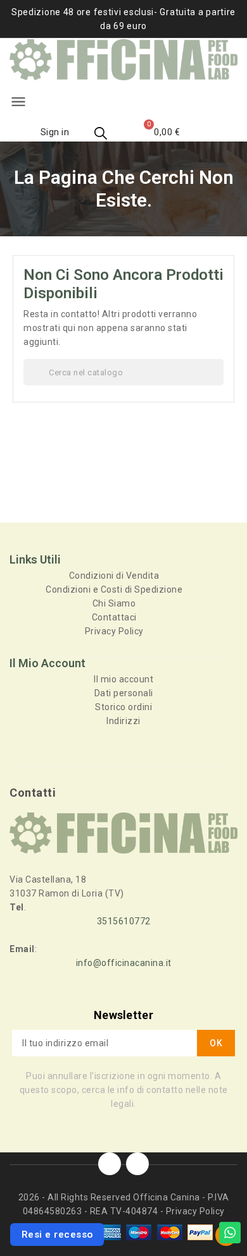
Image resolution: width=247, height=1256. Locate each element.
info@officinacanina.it (124, 963)
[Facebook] (109, 1163)
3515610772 (124, 921)
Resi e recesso (57, 1234)
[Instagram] (137, 1163)
